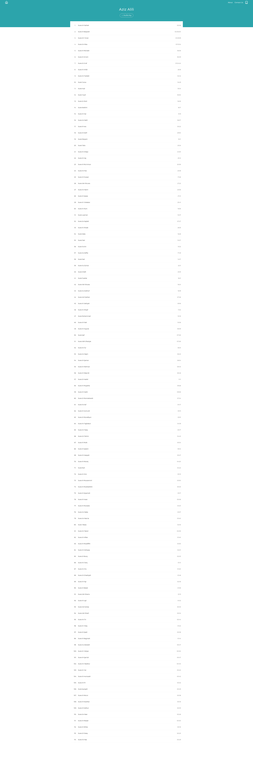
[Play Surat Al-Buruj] (126, 556)
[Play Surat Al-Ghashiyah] (126, 575)
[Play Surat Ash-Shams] (126, 594)
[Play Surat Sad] (126, 259)
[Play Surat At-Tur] (126, 348)
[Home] (6, 2)
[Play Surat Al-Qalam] (126, 449)
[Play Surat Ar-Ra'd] (126, 101)
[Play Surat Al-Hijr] (126, 114)
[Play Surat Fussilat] (126, 278)
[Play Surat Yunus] (126, 82)
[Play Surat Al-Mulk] (126, 442)
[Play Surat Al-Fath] (126, 322)
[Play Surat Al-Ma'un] (126, 695)
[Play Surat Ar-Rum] (126, 209)
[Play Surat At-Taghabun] (126, 423)
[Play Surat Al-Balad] (126, 588)
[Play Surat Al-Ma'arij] (126, 461)
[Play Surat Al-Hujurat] (126, 329)
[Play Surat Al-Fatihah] (126, 25)
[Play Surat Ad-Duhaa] (126, 607)
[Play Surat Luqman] (126, 215)
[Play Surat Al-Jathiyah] (126, 303)
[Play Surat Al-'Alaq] (126, 626)
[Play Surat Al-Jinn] (126, 474)
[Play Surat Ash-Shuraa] (126, 284)
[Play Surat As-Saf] (126, 404)
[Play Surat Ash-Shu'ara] (126, 183)
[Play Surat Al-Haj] (126, 158)
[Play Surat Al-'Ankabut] (126, 202)
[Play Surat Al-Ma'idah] (126, 51)
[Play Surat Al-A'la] (126, 569)
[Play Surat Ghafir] (126, 272)
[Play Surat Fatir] (126, 240)
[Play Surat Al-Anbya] (126, 152)
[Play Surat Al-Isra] (126, 126)
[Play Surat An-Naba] (126, 512)
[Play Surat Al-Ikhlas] (126, 727)
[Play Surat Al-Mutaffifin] (126, 544)
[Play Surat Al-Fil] (126, 683)
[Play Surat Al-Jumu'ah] (126, 411)
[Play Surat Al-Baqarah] (126, 32)
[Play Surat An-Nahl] (126, 120)
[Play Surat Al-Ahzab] (126, 227)
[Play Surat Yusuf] (126, 95)
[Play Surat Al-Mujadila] (126, 386)
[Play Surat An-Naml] (126, 190)
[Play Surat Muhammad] (126, 316)
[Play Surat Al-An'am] (126, 57)
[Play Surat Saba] (126, 234)
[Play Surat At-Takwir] (126, 531)
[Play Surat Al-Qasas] (126, 196)
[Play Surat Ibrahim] (126, 107)
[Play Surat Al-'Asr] (126, 670)
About (230, 2)
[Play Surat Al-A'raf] (126, 63)
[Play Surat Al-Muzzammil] (126, 480)
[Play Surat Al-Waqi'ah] (126, 373)
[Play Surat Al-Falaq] (126, 733)
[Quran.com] (246, 2)
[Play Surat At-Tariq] (126, 562)
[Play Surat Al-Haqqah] (126, 455)
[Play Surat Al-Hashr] (126, 392)
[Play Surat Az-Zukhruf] (126, 291)
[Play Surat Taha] (126, 145)
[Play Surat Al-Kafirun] (126, 708)
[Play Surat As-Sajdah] (126, 221)
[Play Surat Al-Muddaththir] (126, 487)
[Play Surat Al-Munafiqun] (126, 417)
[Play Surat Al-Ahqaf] (126, 310)
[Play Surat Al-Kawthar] (126, 702)
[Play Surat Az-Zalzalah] (126, 645)
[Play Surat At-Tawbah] (126, 76)
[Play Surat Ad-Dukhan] (126, 297)
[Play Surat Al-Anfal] (126, 69)
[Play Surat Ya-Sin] (126, 246)
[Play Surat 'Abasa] (126, 525)
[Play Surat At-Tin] (126, 619)
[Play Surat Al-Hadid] (126, 379)
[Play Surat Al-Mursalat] (126, 506)
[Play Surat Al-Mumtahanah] (126, 398)
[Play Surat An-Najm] (126, 354)
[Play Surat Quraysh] (126, 689)
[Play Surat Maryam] (126, 139)
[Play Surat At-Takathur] (126, 664)
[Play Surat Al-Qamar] (126, 360)
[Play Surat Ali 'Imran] (126, 38)
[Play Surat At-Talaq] (126, 430)
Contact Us (239, 2)
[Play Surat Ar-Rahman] (126, 367)
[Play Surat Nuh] (126, 468)
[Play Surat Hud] (126, 88)
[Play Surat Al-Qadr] (126, 632)
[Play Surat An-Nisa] (126, 44)
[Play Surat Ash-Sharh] (126, 613)
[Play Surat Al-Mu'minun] (126, 164)
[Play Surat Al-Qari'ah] (126, 657)
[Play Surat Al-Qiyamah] (126, 493)
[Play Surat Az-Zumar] (126, 265)
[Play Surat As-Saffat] (126, 253)
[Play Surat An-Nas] (126, 739)
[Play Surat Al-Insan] (126, 499)
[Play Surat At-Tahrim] (126, 436)
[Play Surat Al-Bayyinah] (126, 638)
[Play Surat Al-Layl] (126, 600)
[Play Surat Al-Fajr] (126, 581)
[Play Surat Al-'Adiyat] (126, 651)
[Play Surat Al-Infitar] (126, 537)
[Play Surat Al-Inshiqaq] (126, 550)
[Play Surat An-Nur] (126, 171)
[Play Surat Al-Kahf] (126, 133)
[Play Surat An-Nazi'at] (126, 518)
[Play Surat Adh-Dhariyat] (126, 341)
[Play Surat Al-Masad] (126, 721)
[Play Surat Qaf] (126, 335)
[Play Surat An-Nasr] (126, 714)
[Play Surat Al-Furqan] (126, 177)
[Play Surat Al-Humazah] (126, 676)
